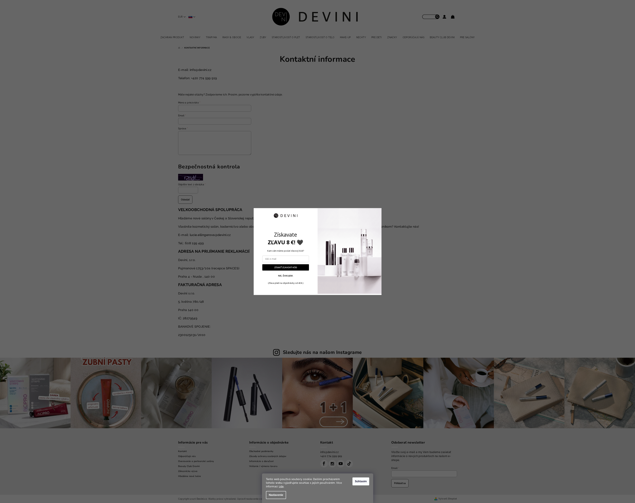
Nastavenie (276, 495)
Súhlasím (361, 481)
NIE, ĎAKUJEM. (285, 275)
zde (281, 486)
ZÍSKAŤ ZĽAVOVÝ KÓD (285, 267)
